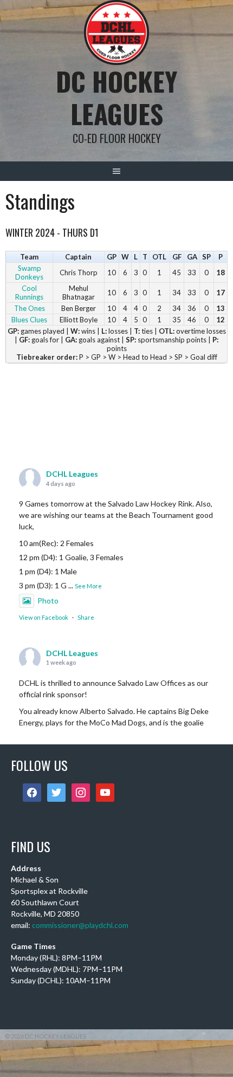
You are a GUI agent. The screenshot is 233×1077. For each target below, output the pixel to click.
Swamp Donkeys (29, 272)
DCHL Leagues (72, 473)
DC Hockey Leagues (116, 97)
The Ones (29, 308)
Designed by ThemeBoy (41, 1044)
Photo (48, 600)
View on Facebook (43, 617)
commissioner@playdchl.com (80, 925)
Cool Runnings (29, 292)
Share (85, 617)
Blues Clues (29, 319)
